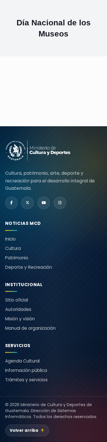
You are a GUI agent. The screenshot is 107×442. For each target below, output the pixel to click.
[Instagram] (60, 203)
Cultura (13, 248)
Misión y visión (20, 319)
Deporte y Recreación (28, 267)
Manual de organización (30, 328)
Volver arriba (27, 430)
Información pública (26, 370)
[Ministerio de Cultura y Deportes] (38, 150)
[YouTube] (43, 203)
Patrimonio (16, 258)
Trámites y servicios (26, 380)
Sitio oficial (16, 300)
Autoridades (18, 309)
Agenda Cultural (22, 361)
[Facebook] (11, 203)
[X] (27, 203)
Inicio (10, 239)
